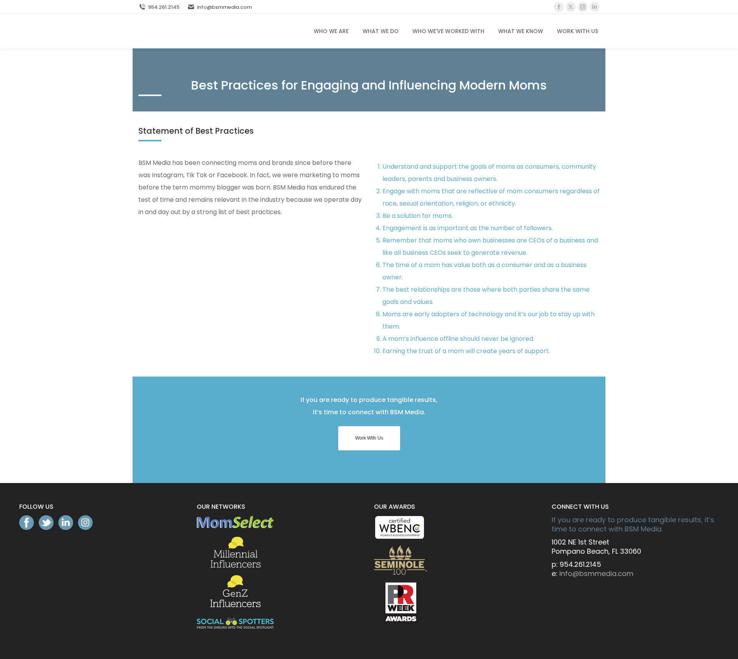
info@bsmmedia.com (224, 7)
